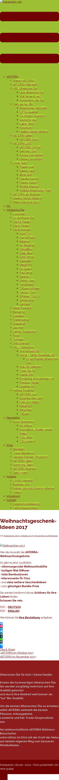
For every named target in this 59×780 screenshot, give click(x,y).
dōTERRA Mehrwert (25, 84)
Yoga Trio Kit (27, 370)
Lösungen (19, 213)
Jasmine (18, 327)
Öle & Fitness (21, 225)
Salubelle (25, 261)
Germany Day (28, 151)
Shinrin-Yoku (27, 280)
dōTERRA (12, 76)
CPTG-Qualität (29, 112)
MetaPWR (26, 264)
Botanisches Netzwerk (33, 108)
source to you (28, 119)
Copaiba (18, 315)
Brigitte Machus (29, 186)
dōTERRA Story (29, 139)
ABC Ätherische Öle (25, 88)
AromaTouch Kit (29, 351)
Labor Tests (27, 123)
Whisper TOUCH (30, 296)
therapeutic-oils (11, 536)
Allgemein (53, 536)
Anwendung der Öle (32, 100)
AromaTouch (27, 237)
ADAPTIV (25, 233)
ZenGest (25, 304)
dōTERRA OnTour (30, 147)
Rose (16, 335)
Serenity (25, 276)
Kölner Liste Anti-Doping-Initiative (33, 488)
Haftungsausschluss (25, 507)
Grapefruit (19, 323)
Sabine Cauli (27, 170)
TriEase (24, 413)
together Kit (27, 386)
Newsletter (13, 417)
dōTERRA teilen (22, 135)
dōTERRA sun (28, 394)
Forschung (26, 127)
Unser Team (20, 162)
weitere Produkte (23, 390)
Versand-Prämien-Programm (30, 457)
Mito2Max (26, 409)
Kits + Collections (23, 347)
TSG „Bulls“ (26, 437)
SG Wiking (26, 425)
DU (8, 206)
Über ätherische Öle (31, 92)
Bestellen (18, 449)
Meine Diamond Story (26, 202)
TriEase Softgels (29, 288)
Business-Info (21, 484)
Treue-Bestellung (23, 453)
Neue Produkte (22, 308)
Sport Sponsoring (23, 421)
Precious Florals (29, 382)
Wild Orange (20, 343)
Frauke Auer (27, 166)
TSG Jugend (27, 441)
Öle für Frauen (21, 221)
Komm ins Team (23, 464)
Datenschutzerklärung (26, 504)
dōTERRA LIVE (22, 143)
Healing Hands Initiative (34, 131)
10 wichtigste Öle (23, 217)
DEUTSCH (14, 607)
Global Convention (31, 159)
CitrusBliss (26, 249)
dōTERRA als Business (26, 194)
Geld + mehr (20, 472)
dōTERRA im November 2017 (17, 656)
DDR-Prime (26, 257)
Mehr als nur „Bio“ (23, 104)
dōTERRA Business (24, 468)
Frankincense (21, 319)
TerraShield (26, 284)
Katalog (11, 476)
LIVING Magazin (23, 480)
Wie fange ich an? (30, 96)
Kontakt (11, 500)
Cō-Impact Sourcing (32, 115)
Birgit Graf (26, 174)
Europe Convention (31, 155)
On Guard (25, 268)
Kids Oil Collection (31, 366)
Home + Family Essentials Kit (37, 355)
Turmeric (18, 339)
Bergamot (19, 311)
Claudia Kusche (29, 178)
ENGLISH (13, 611)
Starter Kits (26, 374)
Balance (25, 241)
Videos (17, 492)
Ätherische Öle (15, 210)
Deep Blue (26, 253)
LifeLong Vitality (29, 402)
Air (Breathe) (27, 245)
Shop (10, 445)
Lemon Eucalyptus (24, 331)
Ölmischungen (22, 229)
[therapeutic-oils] (11, 1)
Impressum (13, 496)
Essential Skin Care (31, 398)
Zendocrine (26, 300)
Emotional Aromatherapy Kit (37, 378)
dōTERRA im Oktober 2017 (17, 652)
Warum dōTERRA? (24, 80)
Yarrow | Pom (28, 292)
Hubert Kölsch (28, 182)
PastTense (26, 272)
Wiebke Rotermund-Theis (35, 190)
